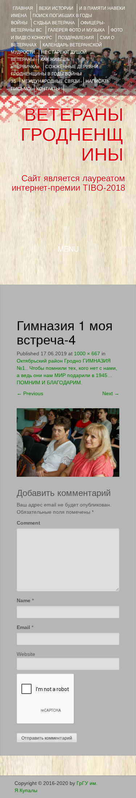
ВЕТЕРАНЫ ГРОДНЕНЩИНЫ (72, 134)
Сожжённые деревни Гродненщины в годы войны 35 (54, 74)
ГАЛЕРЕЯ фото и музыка (76, 30)
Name (23, 600)
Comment (28, 523)
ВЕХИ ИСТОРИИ (56, 8)
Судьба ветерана (54, 22)
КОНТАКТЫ (48, 88)
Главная (23, 8)
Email (23, 627)
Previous (30, 393)
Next (110, 393)
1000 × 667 (87, 353)
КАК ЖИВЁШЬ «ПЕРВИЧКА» (40, 63)
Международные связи (51, 81)
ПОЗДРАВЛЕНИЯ (76, 37)
